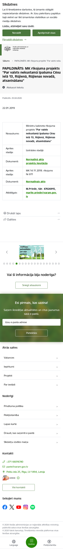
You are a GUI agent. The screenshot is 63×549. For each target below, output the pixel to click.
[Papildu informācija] (18, 478)
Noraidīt (16, 32)
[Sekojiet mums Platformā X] (11, 507)
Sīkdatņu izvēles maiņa (16, 441)
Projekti (8, 375)
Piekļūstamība (11, 415)
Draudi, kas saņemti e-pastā (19, 433)
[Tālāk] (56, 252)
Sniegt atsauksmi (31, 285)
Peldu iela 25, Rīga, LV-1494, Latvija (25, 471)
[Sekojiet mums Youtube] (18, 507)
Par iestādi (9, 384)
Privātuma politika (13, 406)
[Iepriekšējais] (7, 252)
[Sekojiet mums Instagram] (25, 507)
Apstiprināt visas (46, 32)
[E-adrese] (8, 478)
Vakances (9, 357)
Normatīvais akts (35, 181)
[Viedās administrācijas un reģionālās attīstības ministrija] (28, 51)
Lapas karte (10, 424)
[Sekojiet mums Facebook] (4, 507)
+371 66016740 (14, 461)
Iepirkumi (9, 366)
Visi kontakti (18, 487)
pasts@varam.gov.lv (17, 466)
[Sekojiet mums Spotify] (32, 507)
